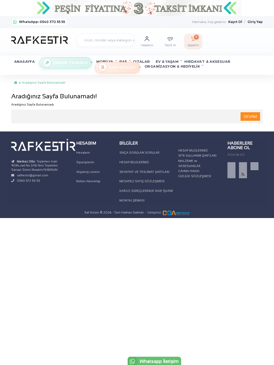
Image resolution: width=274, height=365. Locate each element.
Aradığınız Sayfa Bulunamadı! (43, 82)
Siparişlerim (85, 162)
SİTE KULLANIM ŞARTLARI (197, 155)
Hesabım (83, 152)
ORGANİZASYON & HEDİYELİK (172, 66)
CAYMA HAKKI (188, 171)
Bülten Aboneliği (88, 181)
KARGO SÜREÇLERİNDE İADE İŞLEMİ (146, 190)
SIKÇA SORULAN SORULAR (139, 152)
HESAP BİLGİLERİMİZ (134, 162)
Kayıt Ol (235, 22)
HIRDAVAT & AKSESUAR (207, 62)
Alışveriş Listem (88, 171)
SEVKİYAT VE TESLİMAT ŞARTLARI (144, 171)
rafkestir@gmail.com (32, 175)
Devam (250, 116)
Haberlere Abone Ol (240, 145)
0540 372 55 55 (28, 180)
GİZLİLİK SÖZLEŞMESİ (194, 176)
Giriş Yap (255, 22)
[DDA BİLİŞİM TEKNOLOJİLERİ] (176, 212)
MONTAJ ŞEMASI (131, 200)
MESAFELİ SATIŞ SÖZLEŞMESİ (142, 181)
